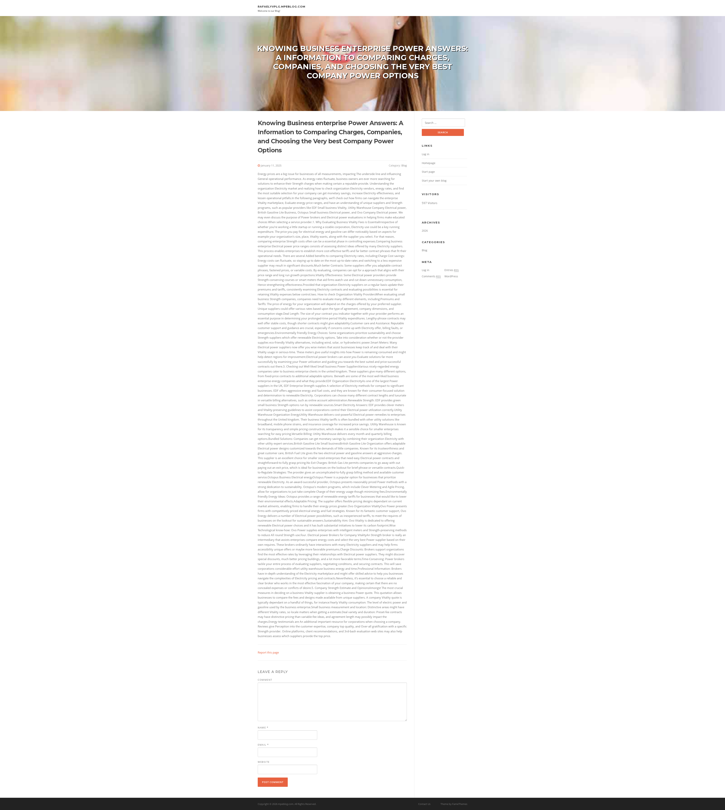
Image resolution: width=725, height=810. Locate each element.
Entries (451, 270)
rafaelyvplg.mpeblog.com (281, 6)
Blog (404, 165)
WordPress (451, 276)
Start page (428, 171)
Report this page (268, 652)
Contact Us (424, 804)
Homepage (428, 163)
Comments (431, 276)
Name (263, 727)
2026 (425, 230)
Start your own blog (434, 180)
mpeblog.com (285, 804)
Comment (265, 679)
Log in (425, 154)
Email (263, 744)
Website (264, 762)
